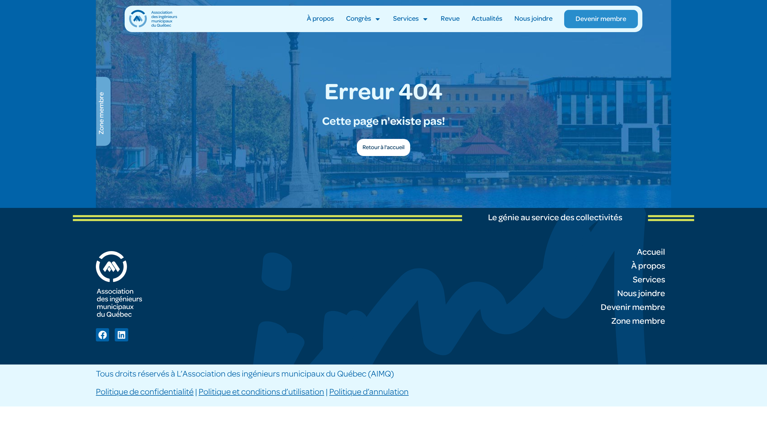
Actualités (487, 18)
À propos (320, 18)
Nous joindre (533, 18)
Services (406, 18)
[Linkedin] (121, 334)
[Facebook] (102, 334)
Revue (450, 18)
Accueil (651, 252)
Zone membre (638, 321)
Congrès (358, 18)
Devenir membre (633, 307)
